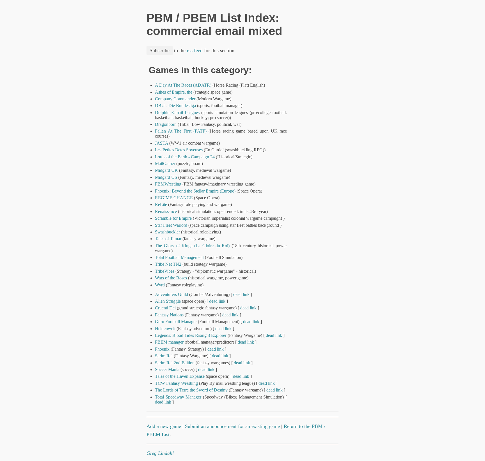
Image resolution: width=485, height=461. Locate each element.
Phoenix (162, 349)
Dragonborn (166, 124)
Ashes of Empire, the (173, 92)
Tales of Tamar (168, 238)
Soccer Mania (167, 369)
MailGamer (165, 163)
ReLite (161, 204)
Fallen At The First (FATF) (181, 131)
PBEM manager (169, 342)
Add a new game (164, 426)
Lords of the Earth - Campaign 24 (185, 156)
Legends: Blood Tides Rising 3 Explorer (191, 335)
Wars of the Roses (171, 277)
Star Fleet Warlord (171, 225)
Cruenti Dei (165, 307)
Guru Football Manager (176, 321)
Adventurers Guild (171, 294)
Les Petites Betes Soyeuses (179, 149)
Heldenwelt (165, 328)
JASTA (161, 143)
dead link (241, 294)
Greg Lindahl (160, 453)
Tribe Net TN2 (168, 264)
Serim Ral (164, 355)
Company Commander (175, 98)
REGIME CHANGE (174, 197)
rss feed (195, 50)
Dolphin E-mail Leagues (177, 112)
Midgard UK (166, 170)
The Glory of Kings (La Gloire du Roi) (192, 245)
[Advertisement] (319, 149)
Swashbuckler (167, 232)
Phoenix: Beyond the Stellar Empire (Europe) (195, 191)
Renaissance (166, 211)
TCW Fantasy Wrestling (176, 383)
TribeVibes (164, 271)
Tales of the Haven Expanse (180, 376)
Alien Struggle (168, 301)
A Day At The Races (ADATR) (183, 85)
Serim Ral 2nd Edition (175, 362)
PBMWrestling (168, 184)
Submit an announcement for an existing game (232, 426)
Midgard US (166, 177)
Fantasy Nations (169, 314)
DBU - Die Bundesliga (175, 105)
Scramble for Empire (173, 218)
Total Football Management (179, 257)
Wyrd (160, 284)
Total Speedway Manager (178, 397)
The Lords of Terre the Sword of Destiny (191, 390)
